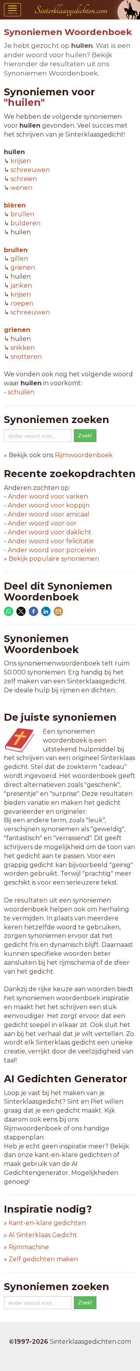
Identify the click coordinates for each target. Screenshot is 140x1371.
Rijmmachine (29, 1247)
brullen (22, 214)
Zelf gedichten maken (43, 1259)
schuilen (21, 392)
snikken (22, 347)
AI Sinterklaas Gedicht (43, 1235)
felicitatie (51, 541)
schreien (23, 179)
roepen (21, 303)
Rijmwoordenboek (84, 455)
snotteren (26, 356)
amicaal (48, 514)
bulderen (25, 223)
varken (48, 496)
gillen (19, 258)
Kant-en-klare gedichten (47, 1223)
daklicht (49, 532)
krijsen (20, 161)
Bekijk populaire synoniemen (54, 558)
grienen (22, 267)
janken (21, 285)
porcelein (52, 550)
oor (42, 523)
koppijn (48, 505)
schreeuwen (30, 170)
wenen (21, 187)
